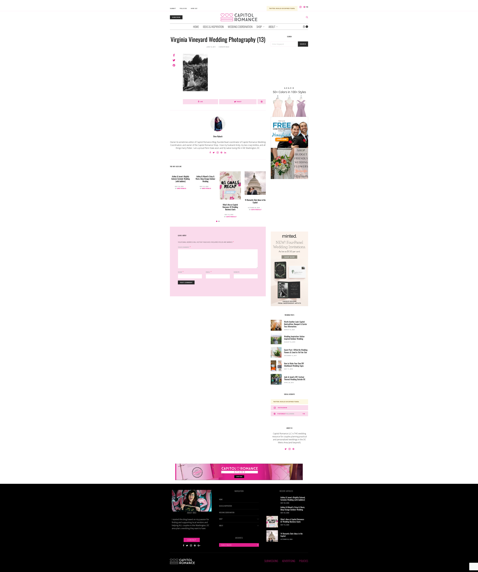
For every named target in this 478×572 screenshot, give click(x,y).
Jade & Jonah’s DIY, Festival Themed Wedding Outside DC (294, 378)
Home (196, 27)
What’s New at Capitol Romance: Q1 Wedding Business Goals (230, 207)
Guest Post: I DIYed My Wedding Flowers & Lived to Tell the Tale (295, 351)
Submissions (271, 561)
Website (236, 272)
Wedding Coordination (240, 27)
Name (180, 272)
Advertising (288, 561)
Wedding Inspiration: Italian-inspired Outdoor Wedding (294, 337)
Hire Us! (194, 8)
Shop (259, 27)
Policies (183, 8)
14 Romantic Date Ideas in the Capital (255, 201)
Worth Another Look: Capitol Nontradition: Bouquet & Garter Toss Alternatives (295, 324)
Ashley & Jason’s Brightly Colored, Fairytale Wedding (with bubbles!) (180, 179)
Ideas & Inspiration (213, 27)
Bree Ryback (217, 136)
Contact (191, 540)
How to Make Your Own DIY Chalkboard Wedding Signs (294, 364)
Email (208, 272)
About (272, 27)
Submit (173, 8)
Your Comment (183, 247)
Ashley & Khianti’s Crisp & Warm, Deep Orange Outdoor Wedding (205, 179)
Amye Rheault (231, 217)
